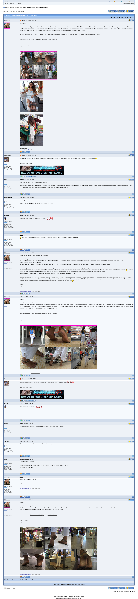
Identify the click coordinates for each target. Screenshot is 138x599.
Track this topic (114, 17)
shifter (5, 459)
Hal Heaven (7, 20)
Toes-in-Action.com (52, 39)
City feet (6, 1)
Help (112, 1)
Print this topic (130, 17)
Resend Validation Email (128, 3)
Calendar (132, 1)
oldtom (6, 235)
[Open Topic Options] (5, 587)
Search (117, 1)
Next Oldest (57, 584)
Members (125, 1)
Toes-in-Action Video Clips (37, 39)
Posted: (23, 20)
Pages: (5, 11)
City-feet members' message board (14, 7)
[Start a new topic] (121, 11)
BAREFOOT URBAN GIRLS (26, 163)
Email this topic (122, 17)
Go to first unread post (18, 11)
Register (18, 3)
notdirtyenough (8, 197)
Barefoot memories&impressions (39, 7)
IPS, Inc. (80, 598)
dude (5, 179)
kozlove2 (6, 441)
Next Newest (81, 584)
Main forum (27, 7)
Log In (13, 3)
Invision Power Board (65, 598)
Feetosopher (7, 155)
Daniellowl (6, 215)
